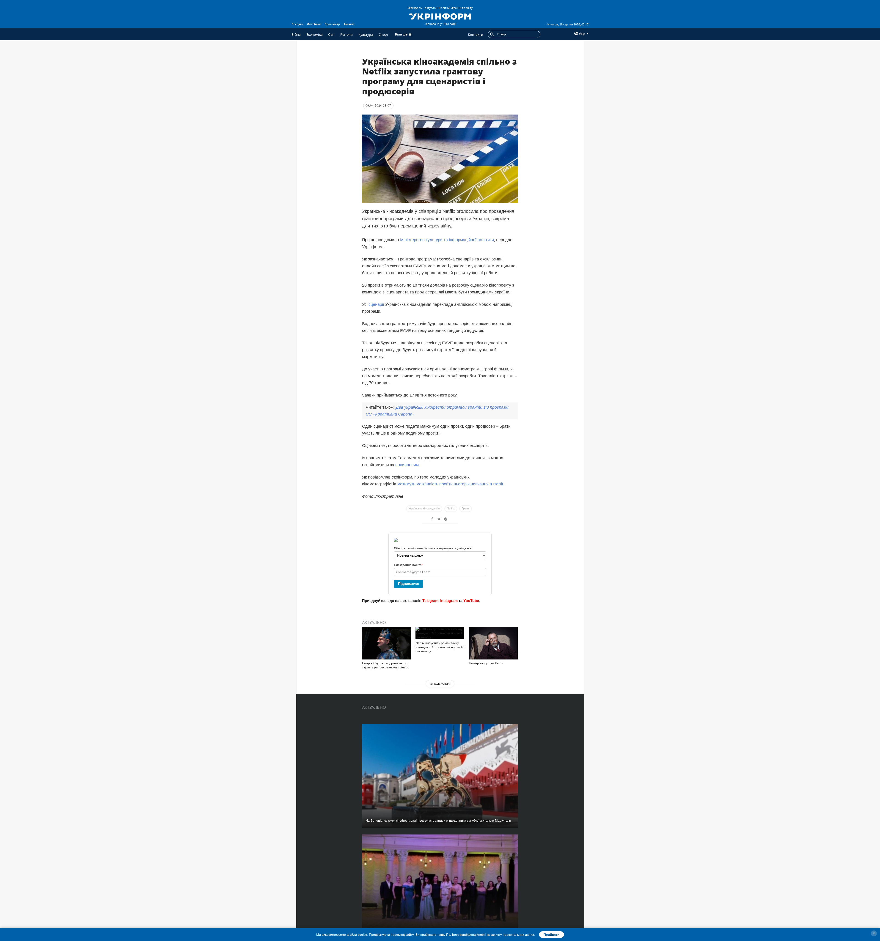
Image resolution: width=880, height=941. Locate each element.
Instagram (449, 601)
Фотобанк (314, 24)
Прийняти (551, 934)
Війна (296, 34)
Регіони (346, 34)
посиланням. (407, 464)
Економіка (314, 34)
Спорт (384, 34)
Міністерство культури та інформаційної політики (447, 240)
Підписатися (408, 583)
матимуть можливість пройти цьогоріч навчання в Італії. (450, 484)
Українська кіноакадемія (424, 508)
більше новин (440, 683)
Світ (331, 34)
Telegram (430, 601)
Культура (365, 34)
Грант (465, 508)
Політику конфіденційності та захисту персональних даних (490, 934)
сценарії (376, 304)
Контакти (475, 34)
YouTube (471, 601)
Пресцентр (332, 24)
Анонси (349, 24)
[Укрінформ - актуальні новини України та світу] (440, 16)
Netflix (451, 508)
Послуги (297, 24)
